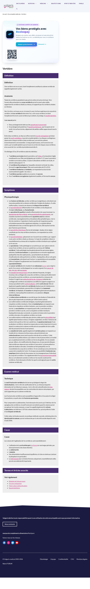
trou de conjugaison (42, 136)
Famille (81, 3)
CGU (72, 559)
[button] (17, 8)
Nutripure (31, 533)
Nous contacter (10, 524)
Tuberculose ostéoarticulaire (18, 486)
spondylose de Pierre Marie (18, 214)
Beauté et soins (56, 3)
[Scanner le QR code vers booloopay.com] (12, 54)
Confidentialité (63, 559)
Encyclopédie (20, 3)
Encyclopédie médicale (14, 14)
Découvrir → (42, 44)
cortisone (34, 445)
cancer (44, 266)
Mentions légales (82, 559)
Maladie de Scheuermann (17, 481)
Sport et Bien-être (69, 3)
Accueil (5, 14)
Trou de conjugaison (15, 483)
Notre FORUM (7, 563)
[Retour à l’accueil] (9, 6)
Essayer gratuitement (25, 44)
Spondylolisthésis (14, 488)
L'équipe (53, 559)
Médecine (43, 3)
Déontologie (44, 559)
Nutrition (31, 3)
